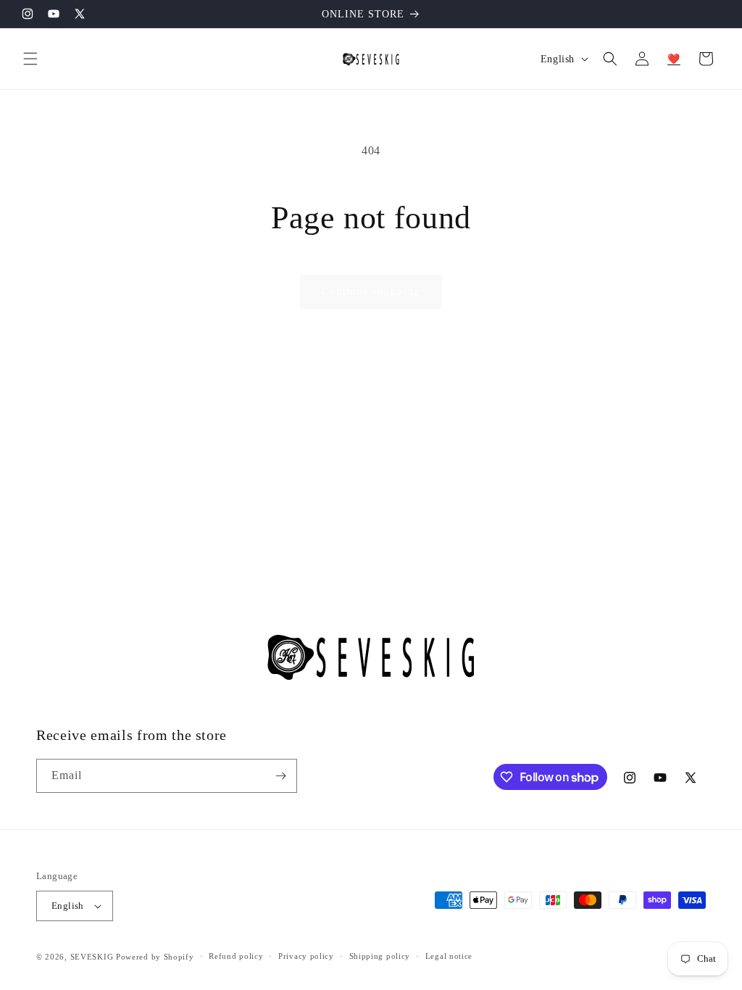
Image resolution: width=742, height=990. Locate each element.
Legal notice (448, 956)
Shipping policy (380, 956)
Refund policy (236, 956)
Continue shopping (371, 291)
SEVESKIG (92, 956)
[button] (30, 59)
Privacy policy (306, 956)
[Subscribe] (280, 776)
